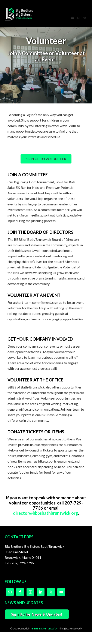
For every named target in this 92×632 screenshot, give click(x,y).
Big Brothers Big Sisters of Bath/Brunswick (22, 14)
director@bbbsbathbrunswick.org (45, 513)
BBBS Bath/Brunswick (44, 628)
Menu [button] (82, 18)
